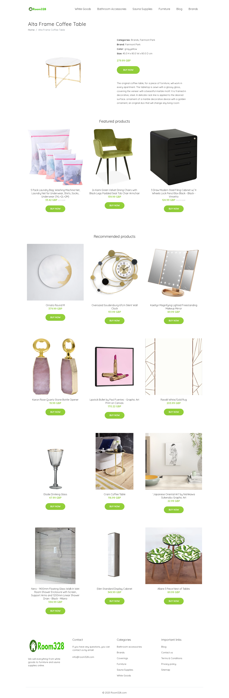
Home (31, 29)
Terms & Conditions (171, 658)
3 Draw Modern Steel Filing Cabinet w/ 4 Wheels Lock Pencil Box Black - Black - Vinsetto (173, 193)
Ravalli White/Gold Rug (174, 399)
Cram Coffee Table (114, 494)
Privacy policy (168, 664)
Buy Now (128, 69)
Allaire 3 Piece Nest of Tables (173, 588)
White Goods (83, 9)
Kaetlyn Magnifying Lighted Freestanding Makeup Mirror (173, 307)
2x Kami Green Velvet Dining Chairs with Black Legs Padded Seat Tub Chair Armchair (114, 191)
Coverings (122, 658)
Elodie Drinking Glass (55, 494)
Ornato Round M (55, 305)
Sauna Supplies (142, 9)
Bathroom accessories (129, 646)
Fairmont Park (147, 39)
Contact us (167, 652)
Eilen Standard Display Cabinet (114, 588)
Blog (179, 9)
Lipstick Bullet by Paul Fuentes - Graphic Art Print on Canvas (114, 401)
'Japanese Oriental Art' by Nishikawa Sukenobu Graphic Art (174, 496)
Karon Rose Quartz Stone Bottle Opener (55, 399)
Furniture (164, 9)
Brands (193, 9)
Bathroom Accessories (111, 9)
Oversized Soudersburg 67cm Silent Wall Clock (115, 307)
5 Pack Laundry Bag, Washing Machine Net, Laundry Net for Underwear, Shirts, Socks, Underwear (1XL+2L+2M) (55, 193)
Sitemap (165, 669)
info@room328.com (83, 657)
